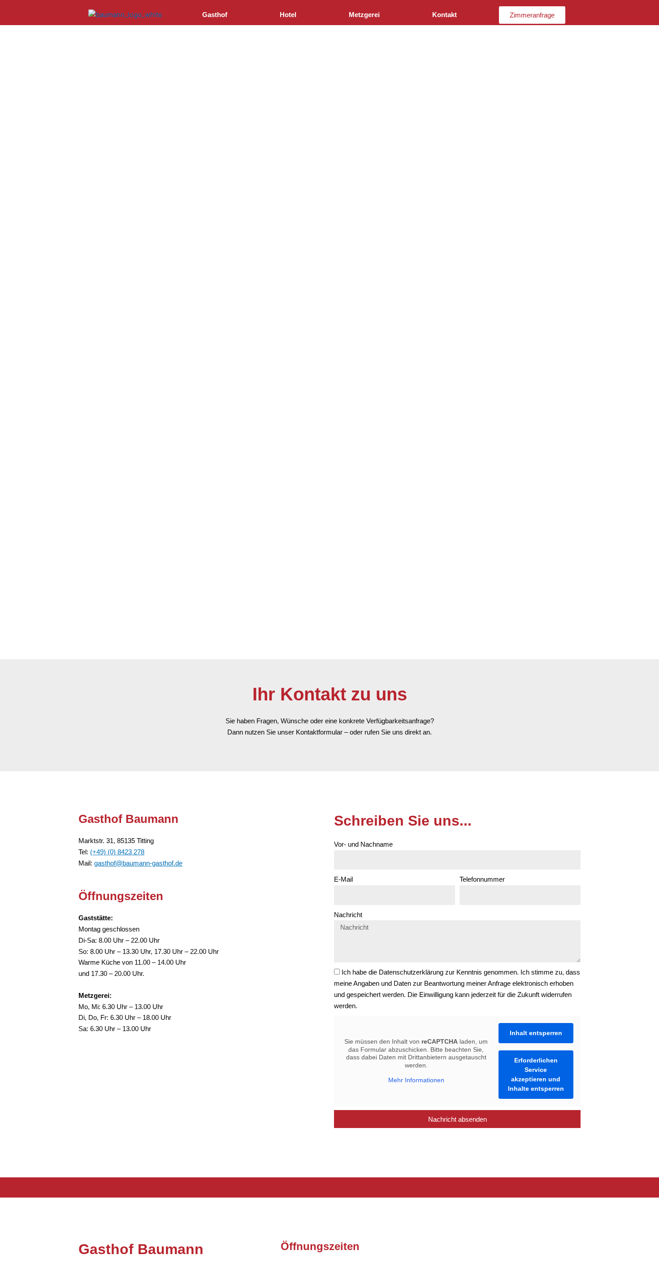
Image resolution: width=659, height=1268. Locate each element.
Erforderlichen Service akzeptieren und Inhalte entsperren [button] (536, 1074)
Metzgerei (364, 14)
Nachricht (348, 914)
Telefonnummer (482, 879)
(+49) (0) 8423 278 (117, 852)
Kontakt (444, 14)
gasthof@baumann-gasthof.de (138, 863)
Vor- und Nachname (363, 844)
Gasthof (214, 14)
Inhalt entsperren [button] (536, 1032)
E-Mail (343, 879)
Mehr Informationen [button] (416, 1080)
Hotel (288, 14)
